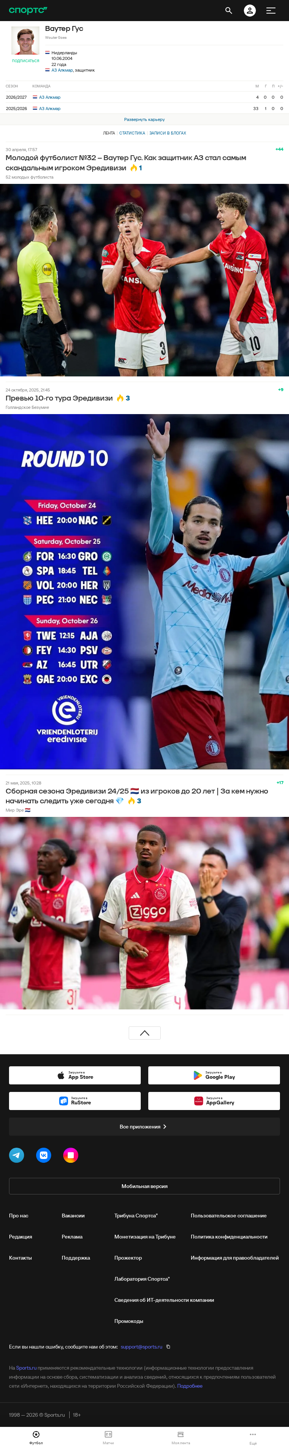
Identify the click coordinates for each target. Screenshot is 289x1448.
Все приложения (140, 1126)
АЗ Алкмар (62, 70)
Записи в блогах (167, 133)
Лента (109, 133)
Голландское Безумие (27, 407)
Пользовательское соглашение (229, 1215)
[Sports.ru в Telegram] (18, 1157)
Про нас (18, 1215)
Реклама (72, 1236)
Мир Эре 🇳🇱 (18, 810)
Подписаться (25, 60)
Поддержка (76, 1257)
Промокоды (128, 1321)
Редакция (20, 1236)
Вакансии (73, 1215)
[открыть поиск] (229, 11)
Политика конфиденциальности (229, 1236)
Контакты (20, 1257)
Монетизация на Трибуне (145, 1236)
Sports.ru (26, 1367)
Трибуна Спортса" (136, 1215)
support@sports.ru (141, 1346)
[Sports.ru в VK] (45, 1157)
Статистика (132, 133)
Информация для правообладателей (235, 1257)
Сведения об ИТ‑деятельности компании (164, 1300)
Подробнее (189, 1385)
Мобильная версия (144, 1186)
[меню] (271, 10)
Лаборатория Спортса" (142, 1278)
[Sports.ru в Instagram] (72, 1157)
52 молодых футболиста (29, 177)
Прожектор (128, 1257)
